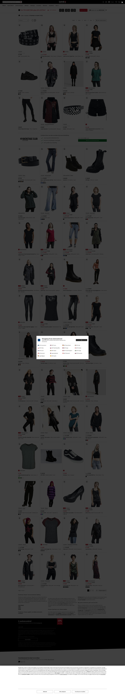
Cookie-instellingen (63, 674)
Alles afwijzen (62, 691)
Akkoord (45, 691)
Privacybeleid (102, 674)
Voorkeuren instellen (80, 691)
